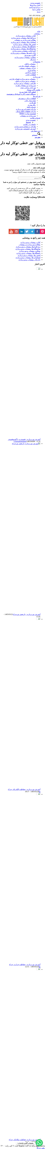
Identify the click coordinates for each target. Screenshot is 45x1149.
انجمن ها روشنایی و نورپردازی (29, 255)
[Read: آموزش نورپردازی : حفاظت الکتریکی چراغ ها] (38, 619)
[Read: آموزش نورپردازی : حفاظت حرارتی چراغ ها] (38, 794)
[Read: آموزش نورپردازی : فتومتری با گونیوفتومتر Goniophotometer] (38, 269)
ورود (38, 12)
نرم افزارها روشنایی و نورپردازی (28, 247)
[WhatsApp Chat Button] (39, 1142)
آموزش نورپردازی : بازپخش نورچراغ (26, 614)
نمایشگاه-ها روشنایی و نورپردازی (27, 249)
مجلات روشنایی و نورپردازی (29, 251)
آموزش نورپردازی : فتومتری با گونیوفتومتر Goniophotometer (24, 440)
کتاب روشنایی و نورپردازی (30, 242)
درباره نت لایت (34, 7)
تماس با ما (36, 9)
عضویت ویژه (35, 3)
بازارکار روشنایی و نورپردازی (29, 260)
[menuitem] (20, 3)
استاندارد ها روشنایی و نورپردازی (27, 257)
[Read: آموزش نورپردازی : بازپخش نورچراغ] (20, 444)
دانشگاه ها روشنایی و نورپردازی (28, 253)
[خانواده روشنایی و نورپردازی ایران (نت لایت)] (27, 27)
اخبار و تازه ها (35, 5)
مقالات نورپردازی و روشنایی (29, 244)
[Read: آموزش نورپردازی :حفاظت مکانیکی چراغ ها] (38, 969)
